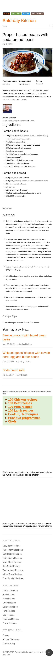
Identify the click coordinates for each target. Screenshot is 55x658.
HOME (6, 14)
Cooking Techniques (23, 414)
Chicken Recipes (10, 590)
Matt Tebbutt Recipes (12, 554)
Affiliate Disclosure (11, 639)
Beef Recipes (9, 595)
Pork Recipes (9, 599)
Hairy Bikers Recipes (12, 558)
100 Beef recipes (20, 403)
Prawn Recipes (9, 623)
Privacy (6, 635)
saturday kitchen (24, 344)
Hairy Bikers (21, 375)
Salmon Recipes (10, 607)
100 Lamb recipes (21, 410)
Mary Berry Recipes (11, 546)
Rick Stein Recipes (11, 566)
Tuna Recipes (9, 611)
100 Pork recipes (20, 406)
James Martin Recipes (13, 550)
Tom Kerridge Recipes (13, 570)
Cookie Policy (9, 643)
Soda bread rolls (14, 370)
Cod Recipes (8, 615)
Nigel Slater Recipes (12, 562)
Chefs (12, 421)
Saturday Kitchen (19, 20)
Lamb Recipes (9, 603)
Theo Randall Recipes (13, 578)
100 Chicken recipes (22, 399)
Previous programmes (24, 418)
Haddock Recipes (11, 619)
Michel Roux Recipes (12, 574)
